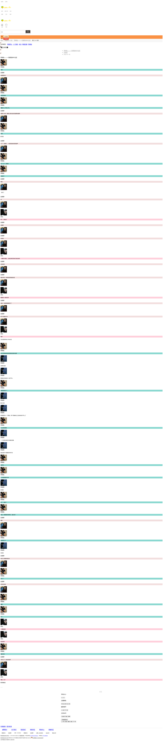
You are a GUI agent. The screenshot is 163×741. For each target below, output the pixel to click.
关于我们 (13, 729)
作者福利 (3, 726)
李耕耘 (30, 44)
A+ (64, 697)
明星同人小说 (8, 40)
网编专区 (51, 729)
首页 (2, 40)
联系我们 (23, 729)
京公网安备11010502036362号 (37, 737)
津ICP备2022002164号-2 (5, 735)
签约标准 (9, 726)
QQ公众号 (47, 732)
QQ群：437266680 (39, 732)
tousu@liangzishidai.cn (34, 735)
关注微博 (9, 732)
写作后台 (6, 38)
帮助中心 (41, 729)
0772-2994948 (45, 735)
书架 (2, 26)
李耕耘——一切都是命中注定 (22, 40)
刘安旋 (65, 52)
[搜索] (2, 1)
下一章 (66, 710)
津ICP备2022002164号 (5, 737)
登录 (6, 26)
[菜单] (6, 1)
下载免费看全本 (64, 719)
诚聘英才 (4, 729)
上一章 (63, 710)
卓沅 (20, 44)
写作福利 (6, 36)
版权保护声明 (22, 735)
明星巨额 (24, 44)
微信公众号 (54, 732)
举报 (100, 692)
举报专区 (32, 729)
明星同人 (9, 44)
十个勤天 (15, 44)
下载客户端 (3, 732)
